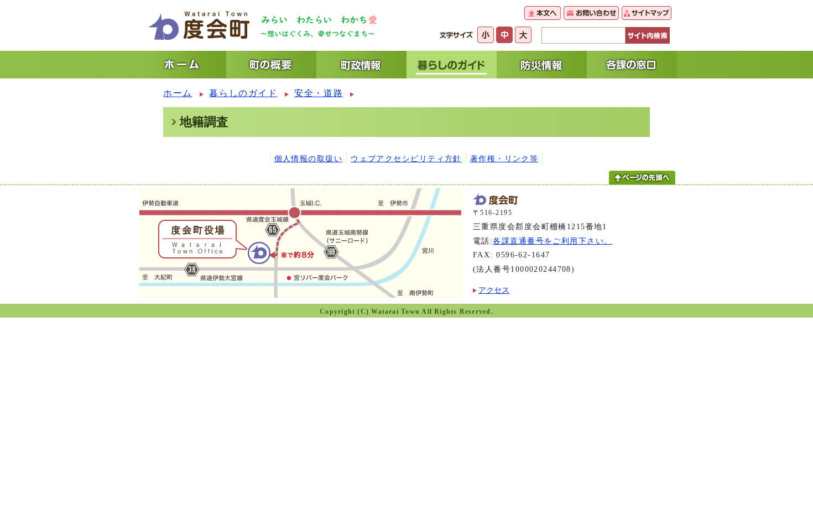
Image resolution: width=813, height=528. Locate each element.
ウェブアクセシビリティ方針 (406, 158)
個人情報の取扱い (308, 158)
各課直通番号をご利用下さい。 (552, 240)
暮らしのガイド (243, 93)
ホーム (177, 93)
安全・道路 (318, 93)
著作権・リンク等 (504, 158)
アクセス (493, 290)
